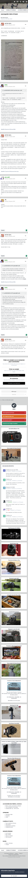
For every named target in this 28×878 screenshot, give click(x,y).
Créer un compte (9, 835)
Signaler (2, 230)
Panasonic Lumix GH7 (14, 578)
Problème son (9, 479)
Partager (14, 391)
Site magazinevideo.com (8, 416)
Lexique (7, 844)
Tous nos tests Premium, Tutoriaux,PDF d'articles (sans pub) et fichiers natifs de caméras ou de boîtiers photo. (14, 693)
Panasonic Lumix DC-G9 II (14, 629)
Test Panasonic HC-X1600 (14, 528)
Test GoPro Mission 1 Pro (14, 428)
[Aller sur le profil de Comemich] (4, 501)
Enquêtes (8, 815)
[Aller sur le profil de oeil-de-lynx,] (2, 24)
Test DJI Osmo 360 (14, 543)
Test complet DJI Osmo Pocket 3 (14, 663)
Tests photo (8, 824)
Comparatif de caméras (10, 825)
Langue (16, 853)
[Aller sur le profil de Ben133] (4, 488)
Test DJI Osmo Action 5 (14, 611)
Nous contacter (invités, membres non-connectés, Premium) (14, 855)
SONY (11, 18)
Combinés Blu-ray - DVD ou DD (12, 808)
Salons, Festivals (9, 843)
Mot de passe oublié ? (7, 419)
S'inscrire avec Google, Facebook (10, 423)
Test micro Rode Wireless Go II (14, 758)
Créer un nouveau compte (14, 375)
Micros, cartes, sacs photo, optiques (13, 805)
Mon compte (8, 834)
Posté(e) (10, 24)
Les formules (8, 833)
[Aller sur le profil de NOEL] (2, 85)
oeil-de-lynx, (17, 90)
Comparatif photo (9, 827)
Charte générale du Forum (8, 412)
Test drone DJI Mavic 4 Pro (14, 560)
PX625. (24, 278)
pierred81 (16, 265)
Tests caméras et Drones (11, 823)
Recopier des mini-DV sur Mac (14, 595)
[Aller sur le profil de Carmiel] (4, 470)
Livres (7, 817)
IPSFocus (12, 853)
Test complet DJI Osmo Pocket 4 (14, 448)
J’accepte (14, 875)
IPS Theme (6, 853)
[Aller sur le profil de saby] (4, 509)
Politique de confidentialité (13, 854)
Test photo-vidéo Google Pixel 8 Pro (14, 645)
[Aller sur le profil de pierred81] (2, 178)
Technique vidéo (9, 814)
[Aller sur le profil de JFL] (2, 200)
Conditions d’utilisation (19, 871)
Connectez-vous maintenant (14, 383)
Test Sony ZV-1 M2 (14, 705)
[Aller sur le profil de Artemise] (4, 480)
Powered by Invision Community (14, 857)
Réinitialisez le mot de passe (14, 700)
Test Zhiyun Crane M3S (14, 723)
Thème (20, 853)
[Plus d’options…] (25, 24)
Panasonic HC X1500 (10, 487)
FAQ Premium (8, 837)
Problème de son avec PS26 (12, 469)
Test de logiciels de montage (12, 807)
